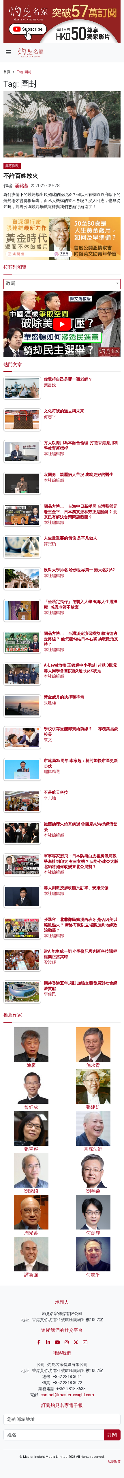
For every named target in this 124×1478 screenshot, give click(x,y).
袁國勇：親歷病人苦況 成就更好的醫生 (78, 474)
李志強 (50, 798)
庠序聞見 (12, 166)
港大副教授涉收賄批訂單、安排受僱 (76, 887)
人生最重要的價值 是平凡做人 (70, 538)
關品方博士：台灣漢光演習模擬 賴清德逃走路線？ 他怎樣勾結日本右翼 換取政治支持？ (81, 638)
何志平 (50, 416)
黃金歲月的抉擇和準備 (64, 697)
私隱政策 (114, 1462)
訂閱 (112, 1435)
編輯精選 (52, 771)
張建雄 (50, 702)
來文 (48, 739)
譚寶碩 (50, 543)
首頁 (6, 72)
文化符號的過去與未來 (64, 411)
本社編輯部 (54, 453)
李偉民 (50, 994)
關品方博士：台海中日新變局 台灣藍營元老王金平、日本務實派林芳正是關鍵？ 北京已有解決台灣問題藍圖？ (80, 511)
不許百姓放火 (20, 175)
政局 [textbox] (10, 283)
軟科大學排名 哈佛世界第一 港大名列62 (79, 570)
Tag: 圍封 (24, 72)
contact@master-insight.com (67, 1394)
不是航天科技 (56, 792)
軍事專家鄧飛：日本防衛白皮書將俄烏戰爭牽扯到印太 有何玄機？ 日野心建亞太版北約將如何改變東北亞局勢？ (81, 861)
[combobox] (62, 284)
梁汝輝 (50, 962)
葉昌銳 (50, 385)
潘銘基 (22, 185)
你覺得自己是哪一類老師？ (68, 379)
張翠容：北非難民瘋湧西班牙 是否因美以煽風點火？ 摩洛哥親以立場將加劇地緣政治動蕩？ (80, 924)
